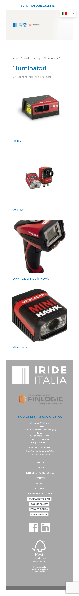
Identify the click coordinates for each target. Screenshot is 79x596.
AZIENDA (39, 488)
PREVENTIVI (40, 468)
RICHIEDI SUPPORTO (35, 473)
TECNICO (50, 473)
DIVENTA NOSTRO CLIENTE (40, 493)
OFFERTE (39, 462)
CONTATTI (39, 483)
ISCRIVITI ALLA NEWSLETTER (38, 5)
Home (16, 58)
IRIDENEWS (39, 478)
